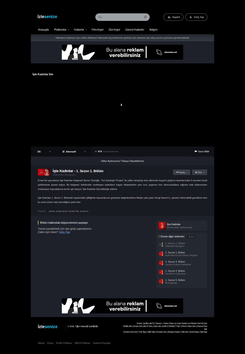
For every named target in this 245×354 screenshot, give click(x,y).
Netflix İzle (127, 326)
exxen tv (84, 211)
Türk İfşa (142, 332)
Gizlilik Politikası (64, 343)
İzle (47, 16)
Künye (50, 343)
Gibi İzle (184, 332)
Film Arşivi (98, 29)
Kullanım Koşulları (102, 343)
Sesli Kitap (194, 332)
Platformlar (60, 29)
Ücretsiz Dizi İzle (130, 332)
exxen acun (61, 211)
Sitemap (203, 332)
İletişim (154, 29)
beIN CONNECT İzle (171, 326)
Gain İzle (157, 326)
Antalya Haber (174, 332)
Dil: (40, 151)
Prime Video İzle (189, 326)
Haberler (79, 29)
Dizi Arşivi (114, 29)
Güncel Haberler (134, 29)
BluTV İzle (148, 326)
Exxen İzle (73, 211)
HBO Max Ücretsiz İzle (156, 332)
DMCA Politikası (82, 343)
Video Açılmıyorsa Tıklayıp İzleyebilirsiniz (122, 161)
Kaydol (176, 17)
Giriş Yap (198, 17)
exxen (52, 211)
